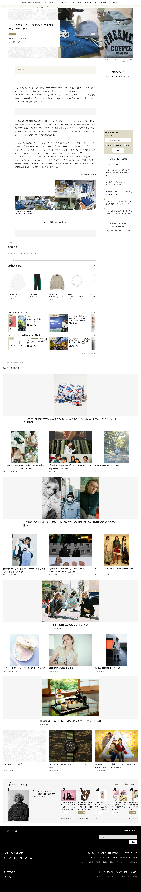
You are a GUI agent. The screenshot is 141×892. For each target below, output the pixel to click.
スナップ (79, 2)
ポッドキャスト (106, 2)
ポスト (97, 2)
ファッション (20, 7)
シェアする (23, 42)
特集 (29, 2)
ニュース (23, 2)
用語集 (115, 2)
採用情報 (91, 862)
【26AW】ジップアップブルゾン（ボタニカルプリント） (57, 297)
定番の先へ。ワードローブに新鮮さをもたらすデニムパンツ (119, 193)
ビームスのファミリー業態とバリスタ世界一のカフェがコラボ (44, 7)
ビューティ (36, 2)
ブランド (102, 872)
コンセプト (133, 872)
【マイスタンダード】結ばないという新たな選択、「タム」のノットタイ (119, 202)
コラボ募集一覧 (35, 335)
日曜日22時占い (113, 853)
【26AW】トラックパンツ (35, 296)
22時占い (63, 2)
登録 (118, 150)
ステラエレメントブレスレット (76, 296)
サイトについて (82, 862)
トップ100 (71, 2)
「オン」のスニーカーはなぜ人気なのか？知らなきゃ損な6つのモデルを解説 (119, 172)
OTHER (128, 145)
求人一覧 (24, 312)
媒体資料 (98, 862)
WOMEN (118, 145)
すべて (108, 76)
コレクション (89, 2)
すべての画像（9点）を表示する (55, 222)
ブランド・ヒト (53, 2)
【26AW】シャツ (13, 296)
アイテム (110, 872)
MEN (109, 145)
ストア (44, 2)
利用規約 (112, 862)
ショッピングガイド (97, 876)
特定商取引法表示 (132, 876)
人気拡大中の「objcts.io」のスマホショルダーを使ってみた (119, 183)
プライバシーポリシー (122, 862)
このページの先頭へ (13, 831)
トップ (3, 7)
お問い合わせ (133, 862)
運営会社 (105, 862)
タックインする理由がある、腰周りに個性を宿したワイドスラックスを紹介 (119, 212)
